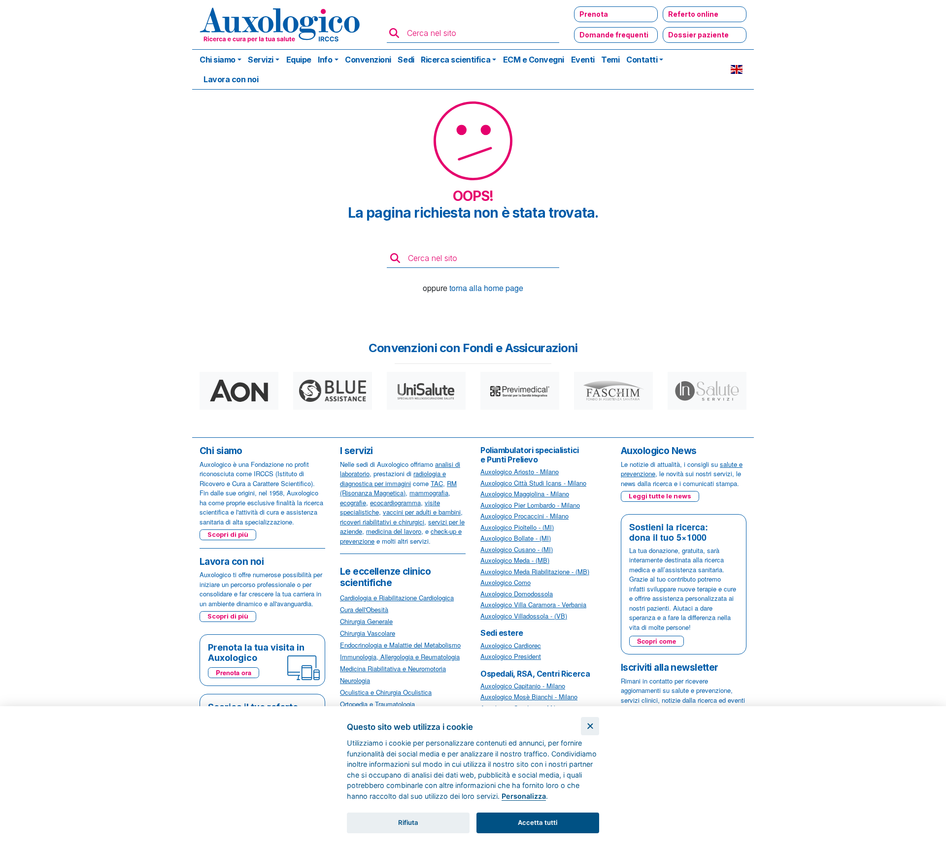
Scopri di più (227, 534)
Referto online (693, 14)
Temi (610, 60)
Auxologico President (510, 656)
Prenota (593, 14)
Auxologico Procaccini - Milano (524, 516)
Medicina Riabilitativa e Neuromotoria (393, 668)
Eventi (583, 60)
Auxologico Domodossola (516, 593)
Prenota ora (233, 672)
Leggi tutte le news (660, 496)
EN (736, 69)
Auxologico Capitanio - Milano (522, 685)
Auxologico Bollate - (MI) (515, 538)
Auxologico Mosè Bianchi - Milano (528, 696)
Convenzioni (368, 60)
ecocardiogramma (395, 502)
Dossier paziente (698, 35)
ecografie (353, 502)
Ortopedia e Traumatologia (377, 704)
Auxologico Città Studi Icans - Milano (533, 483)
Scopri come (656, 641)
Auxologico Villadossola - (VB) (523, 615)
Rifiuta (408, 822)
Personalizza (524, 796)
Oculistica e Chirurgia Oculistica (386, 692)
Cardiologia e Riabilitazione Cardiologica (397, 597)
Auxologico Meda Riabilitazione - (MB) (534, 571)
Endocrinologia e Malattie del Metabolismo (400, 645)
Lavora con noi (230, 79)
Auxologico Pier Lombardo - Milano (530, 505)
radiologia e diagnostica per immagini (393, 478)
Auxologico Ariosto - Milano (519, 471)
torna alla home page (486, 288)
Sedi (406, 60)
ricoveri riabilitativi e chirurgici (382, 521)
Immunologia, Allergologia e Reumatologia (400, 656)
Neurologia (355, 680)
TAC (437, 483)
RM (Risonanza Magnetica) (398, 488)
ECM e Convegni (533, 60)
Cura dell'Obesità (364, 609)
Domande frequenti (613, 35)
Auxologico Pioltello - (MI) (517, 527)
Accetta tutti (537, 822)
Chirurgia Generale (366, 621)
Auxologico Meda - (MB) (514, 560)
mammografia (428, 492)
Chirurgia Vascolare (367, 633)
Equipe (298, 60)
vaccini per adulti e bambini (422, 512)
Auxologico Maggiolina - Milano (524, 493)
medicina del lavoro (393, 531)
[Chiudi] (590, 726)
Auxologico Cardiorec (510, 645)
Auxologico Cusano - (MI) (516, 549)
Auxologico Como (505, 582)
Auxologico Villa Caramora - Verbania (533, 604)
